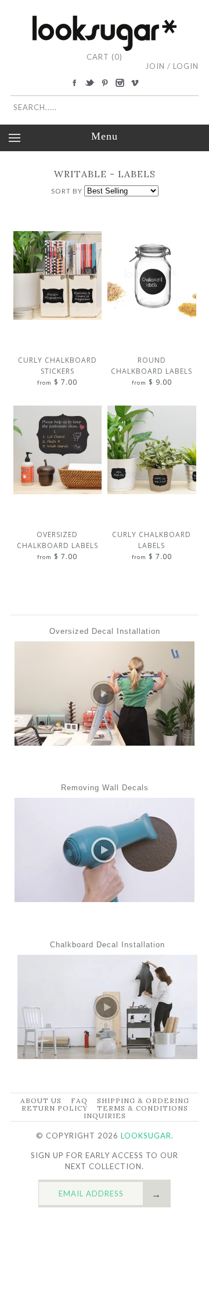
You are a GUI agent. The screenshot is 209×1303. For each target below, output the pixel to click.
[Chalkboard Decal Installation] (107, 1056)
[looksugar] (104, 20)
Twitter (89, 82)
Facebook (74, 82)
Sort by (66, 191)
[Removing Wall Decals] (104, 899)
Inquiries (105, 1115)
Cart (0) (104, 56)
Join (155, 66)
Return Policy (54, 1108)
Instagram (119, 82)
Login (186, 66)
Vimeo (134, 82)
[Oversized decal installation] (104, 742)
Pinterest (104, 82)
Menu (104, 136)
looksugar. (147, 1135)
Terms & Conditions (142, 1108)
